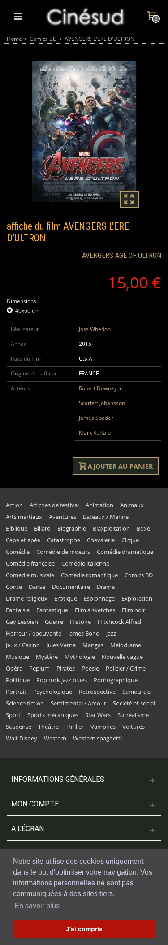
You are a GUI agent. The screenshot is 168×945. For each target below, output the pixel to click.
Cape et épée (23, 540)
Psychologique (52, 692)
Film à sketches (95, 610)
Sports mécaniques (52, 715)
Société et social (134, 703)
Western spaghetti (97, 738)
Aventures (62, 517)
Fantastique (52, 610)
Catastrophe (63, 540)
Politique (18, 680)
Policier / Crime (126, 668)
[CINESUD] (85, 15)
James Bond (83, 633)
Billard (42, 528)
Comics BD (43, 39)
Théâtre (48, 727)
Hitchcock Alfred (119, 622)
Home (14, 39)
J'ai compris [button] (84, 928)
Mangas (92, 645)
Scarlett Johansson (102, 403)
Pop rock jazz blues (61, 680)
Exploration (136, 598)
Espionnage (99, 598)
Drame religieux (26, 598)
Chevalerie (101, 540)
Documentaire (71, 587)
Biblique (16, 528)
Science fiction (25, 703)
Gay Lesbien (22, 622)
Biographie (71, 528)
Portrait (16, 692)
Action (14, 505)
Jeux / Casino (23, 645)
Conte (14, 587)
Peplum (39, 668)
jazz (111, 633)
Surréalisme (133, 715)
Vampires (103, 727)
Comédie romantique (89, 575)
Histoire (80, 622)
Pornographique (116, 680)
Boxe (143, 528)
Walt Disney (21, 738)
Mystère (47, 657)
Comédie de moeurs (63, 552)
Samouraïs (136, 692)
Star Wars (98, 715)
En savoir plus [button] (37, 906)
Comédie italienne (85, 563)
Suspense (18, 727)
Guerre (54, 622)
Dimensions (22, 301)
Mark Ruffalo (95, 432)
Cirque (130, 540)
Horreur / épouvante (33, 633)
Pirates (65, 668)
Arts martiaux (24, 517)
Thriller (74, 727)
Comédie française (30, 563)
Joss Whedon (95, 329)
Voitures (133, 727)
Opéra (14, 668)
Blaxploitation (111, 528)
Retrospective (97, 692)
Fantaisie (18, 610)
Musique (17, 657)
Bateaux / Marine (106, 517)
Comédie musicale (30, 575)
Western (55, 738)
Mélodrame (125, 645)
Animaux (132, 505)
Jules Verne (61, 645)
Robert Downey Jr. (101, 388)
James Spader (96, 418)
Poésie (90, 668)
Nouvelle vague (122, 657)
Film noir (133, 610)
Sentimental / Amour (78, 703)
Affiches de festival (54, 505)
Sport (13, 715)
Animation (99, 505)
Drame (106, 587)
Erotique (65, 598)
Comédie (18, 552)
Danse (37, 587)
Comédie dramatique (125, 552)
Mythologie (80, 657)
